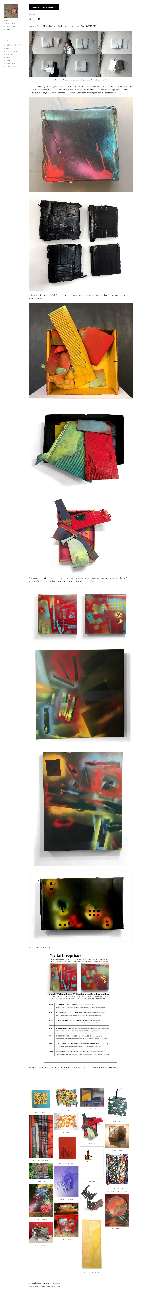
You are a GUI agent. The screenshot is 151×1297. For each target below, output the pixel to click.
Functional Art (12, 45)
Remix (7, 60)
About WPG (10, 23)
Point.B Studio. (57, 1283)
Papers (8, 29)
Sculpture (9, 63)
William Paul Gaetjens (44, 7)
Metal (7, 48)
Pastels (8, 57)
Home (7, 20)
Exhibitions (10, 26)
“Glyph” (83, 80)
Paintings (9, 54)
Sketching (9, 67)
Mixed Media (10, 51)
